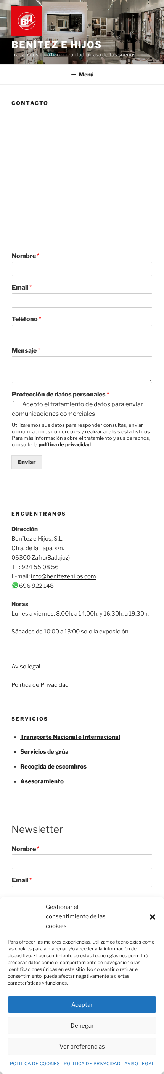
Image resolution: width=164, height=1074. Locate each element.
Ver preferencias (82, 1046)
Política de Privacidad (40, 684)
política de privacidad (65, 444)
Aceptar (82, 1004)
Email (22, 287)
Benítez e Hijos (56, 44)
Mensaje (26, 350)
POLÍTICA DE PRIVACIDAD (92, 1063)
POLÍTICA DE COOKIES (35, 1063)
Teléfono (26, 319)
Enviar (27, 462)
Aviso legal (25, 666)
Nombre (25, 255)
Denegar (82, 1025)
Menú (86, 74)
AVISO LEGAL (139, 1063)
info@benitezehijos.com (63, 576)
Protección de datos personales (60, 394)
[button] (152, 917)
